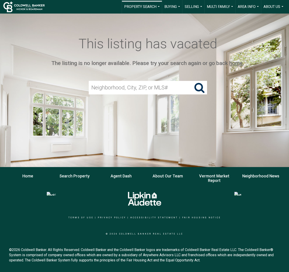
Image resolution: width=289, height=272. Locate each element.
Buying (172, 9)
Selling (194, 9)
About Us (273, 9)
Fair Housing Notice (201, 217)
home (236, 63)
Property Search (142, 9)
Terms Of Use (80, 217)
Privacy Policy (112, 217)
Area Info (249, 9)
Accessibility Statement (154, 217)
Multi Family (220, 9)
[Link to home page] (26, 7)
